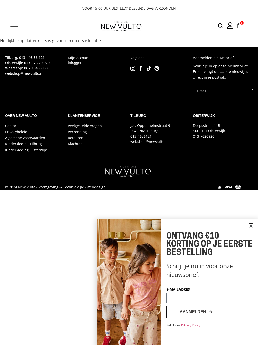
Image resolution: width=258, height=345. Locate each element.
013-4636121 (141, 136)
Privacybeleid (16, 131)
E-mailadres (178, 290)
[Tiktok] (148, 68)
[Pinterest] (156, 68)
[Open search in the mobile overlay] (216, 26)
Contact (11, 125)
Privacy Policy (190, 325)
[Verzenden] (251, 91)
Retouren (75, 137)
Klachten (75, 143)
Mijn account (79, 57)
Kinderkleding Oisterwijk (26, 149)
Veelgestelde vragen (85, 125)
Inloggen (75, 62)
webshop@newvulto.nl (149, 141)
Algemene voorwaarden (25, 137)
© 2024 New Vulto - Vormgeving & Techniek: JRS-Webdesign (55, 187)
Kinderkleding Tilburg (23, 143)
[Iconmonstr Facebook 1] (140, 68)
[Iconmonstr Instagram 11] (132, 68)
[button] (251, 226)
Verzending (77, 131)
